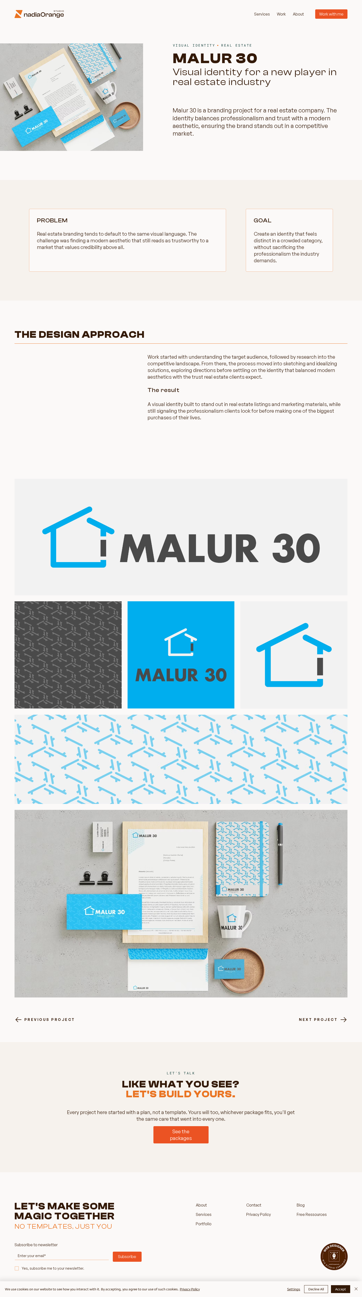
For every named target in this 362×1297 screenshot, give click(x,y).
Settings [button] (293, 1289)
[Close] (356, 1289)
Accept (340, 1289)
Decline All (316, 1289)
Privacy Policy (190, 1289)
